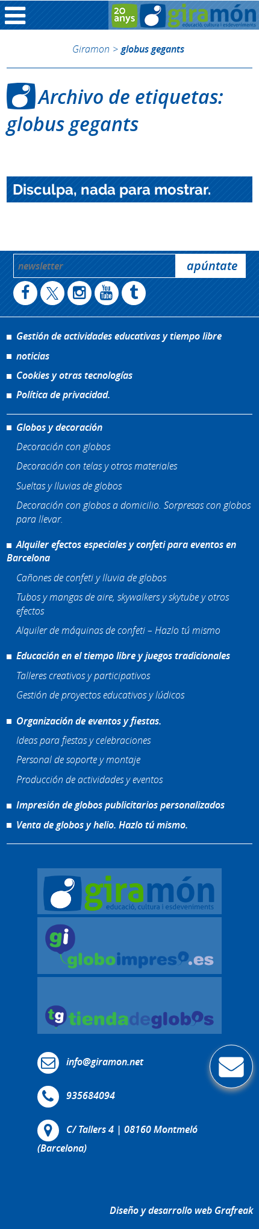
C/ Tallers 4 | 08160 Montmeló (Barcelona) (117, 1139)
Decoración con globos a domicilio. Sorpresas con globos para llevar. (133, 511)
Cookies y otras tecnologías (74, 375)
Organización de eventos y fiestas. (88, 720)
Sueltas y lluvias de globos (69, 485)
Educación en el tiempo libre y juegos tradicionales (123, 655)
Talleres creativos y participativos (83, 675)
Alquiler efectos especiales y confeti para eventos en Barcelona (121, 551)
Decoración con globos (63, 446)
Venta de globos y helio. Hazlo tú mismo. (102, 824)
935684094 (90, 1095)
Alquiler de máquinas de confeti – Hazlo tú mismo (118, 630)
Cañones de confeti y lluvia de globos (91, 577)
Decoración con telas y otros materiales (96, 465)
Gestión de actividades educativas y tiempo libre (119, 336)
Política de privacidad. (63, 394)
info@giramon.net (104, 1061)
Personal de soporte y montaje (78, 759)
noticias (32, 356)
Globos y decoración (59, 427)
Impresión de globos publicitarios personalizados (120, 804)
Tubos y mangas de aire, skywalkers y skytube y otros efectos (122, 603)
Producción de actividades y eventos (89, 779)
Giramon (91, 48)
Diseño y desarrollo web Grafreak (181, 1210)
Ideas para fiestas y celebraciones (83, 740)
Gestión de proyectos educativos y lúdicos (100, 694)
